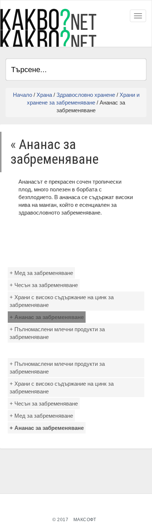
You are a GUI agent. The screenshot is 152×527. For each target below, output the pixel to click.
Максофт (84, 519)
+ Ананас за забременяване (47, 317)
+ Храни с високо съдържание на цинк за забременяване (62, 301)
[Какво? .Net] (48, 28)
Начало (22, 95)
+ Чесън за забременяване (44, 285)
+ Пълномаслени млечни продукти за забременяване (57, 333)
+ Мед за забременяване (41, 273)
